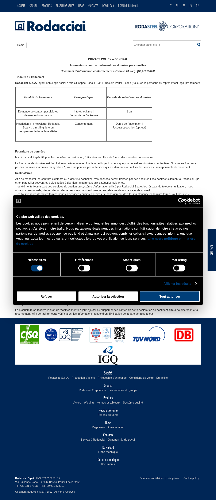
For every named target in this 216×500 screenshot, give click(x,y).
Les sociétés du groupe (123, 390)
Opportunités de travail (121, 439)
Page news (98, 427)
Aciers (77, 402)
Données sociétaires (151, 478)
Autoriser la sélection (108, 296)
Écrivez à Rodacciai (93, 439)
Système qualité (133, 402)
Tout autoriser (169, 296)
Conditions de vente (141, 377)
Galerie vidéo (116, 427)
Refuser (46, 296)
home (20, 45)
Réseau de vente (108, 414)
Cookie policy (191, 478)
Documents (108, 464)
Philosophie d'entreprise (112, 377)
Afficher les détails (177, 283)
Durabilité (162, 377)
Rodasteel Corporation (92, 390)
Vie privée (173, 478)
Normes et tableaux (108, 402)
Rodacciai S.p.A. (58, 377)
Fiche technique (108, 451)
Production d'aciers (83, 377)
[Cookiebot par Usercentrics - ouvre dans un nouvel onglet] (181, 201)
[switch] (84, 268)
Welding (89, 402)
